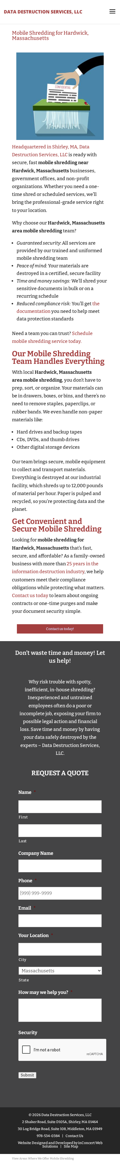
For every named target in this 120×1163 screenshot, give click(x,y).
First (23, 817)
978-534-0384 (48, 1136)
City (23, 959)
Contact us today (30, 595)
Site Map (71, 1146)
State (24, 980)
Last (23, 841)
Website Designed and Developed (45, 1143)
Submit (27, 1075)
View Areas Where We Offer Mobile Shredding (43, 1158)
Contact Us (74, 1136)
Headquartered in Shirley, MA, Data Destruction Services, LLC (50, 150)
